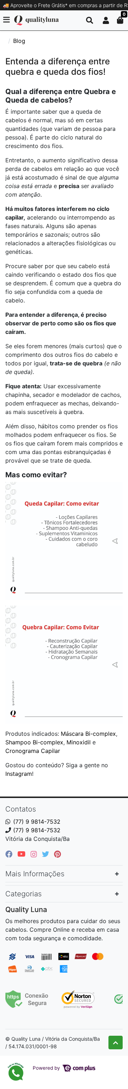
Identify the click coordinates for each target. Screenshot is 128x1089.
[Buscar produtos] (89, 20)
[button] (106, 20)
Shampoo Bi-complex (34, 742)
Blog (19, 40)
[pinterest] (57, 854)
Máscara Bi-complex (88, 733)
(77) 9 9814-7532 (36, 821)
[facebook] (10, 854)
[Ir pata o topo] (115, 1042)
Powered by (47, 1068)
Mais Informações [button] (34, 873)
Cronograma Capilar (32, 750)
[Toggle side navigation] (7, 20)
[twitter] (46, 854)
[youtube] (22, 854)
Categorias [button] (23, 894)
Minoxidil (78, 742)
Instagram (18, 773)
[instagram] (35, 854)
